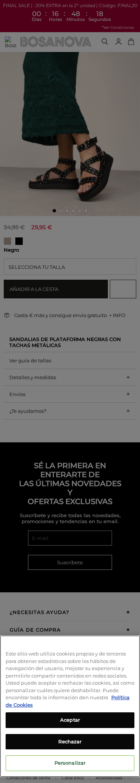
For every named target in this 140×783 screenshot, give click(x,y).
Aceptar (70, 720)
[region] (70, 706)
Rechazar (69, 741)
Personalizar (70, 763)
